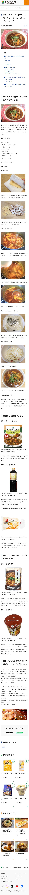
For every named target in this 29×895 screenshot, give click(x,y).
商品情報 (3, 873)
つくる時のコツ (8, 64)
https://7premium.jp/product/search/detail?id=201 (13, 449)
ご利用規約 (18, 879)
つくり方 (6, 62)
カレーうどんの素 (8, 79)
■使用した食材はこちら (10, 68)
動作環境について (5, 879)
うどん (3, 747)
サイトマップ (18, 876)
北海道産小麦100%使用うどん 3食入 (12, 73)
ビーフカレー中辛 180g (9, 69)
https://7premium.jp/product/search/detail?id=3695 (14, 493)
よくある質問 (4, 876)
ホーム (4, 8)
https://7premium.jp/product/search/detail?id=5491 (14, 638)
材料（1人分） (8, 60)
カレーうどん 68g (8, 81)
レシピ (25, 25)
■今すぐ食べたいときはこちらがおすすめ (14, 77)
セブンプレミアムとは (20, 873)
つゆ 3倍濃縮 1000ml (9, 71)
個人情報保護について (6, 881)
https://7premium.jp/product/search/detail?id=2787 (14, 537)
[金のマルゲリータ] (14, 719)
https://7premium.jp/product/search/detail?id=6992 (14, 592)
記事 (7, 8)
